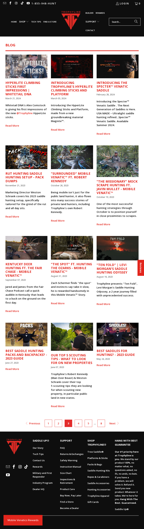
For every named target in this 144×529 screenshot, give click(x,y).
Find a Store (67, 501)
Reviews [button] (141, 268)
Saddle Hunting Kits (98, 470)
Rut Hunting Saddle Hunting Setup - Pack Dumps (24, 177)
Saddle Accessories (98, 483)
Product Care (67, 489)
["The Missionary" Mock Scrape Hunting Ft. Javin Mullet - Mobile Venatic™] (118, 161)
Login (124, 3)
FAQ (62, 447)
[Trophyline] (71, 22)
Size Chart (65, 473)
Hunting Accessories (98, 489)
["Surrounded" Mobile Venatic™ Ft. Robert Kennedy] (72, 157)
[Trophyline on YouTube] (28, 3)
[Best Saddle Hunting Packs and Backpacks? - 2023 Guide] (26, 334)
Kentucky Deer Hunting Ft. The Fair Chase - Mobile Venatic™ (23, 270)
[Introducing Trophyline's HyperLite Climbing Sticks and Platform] (72, 66)
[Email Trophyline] (4, 3)
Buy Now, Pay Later (70, 495)
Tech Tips (38, 454)
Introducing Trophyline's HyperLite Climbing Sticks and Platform (72, 88)
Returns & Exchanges (71, 454)
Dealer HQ (38, 489)
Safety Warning (68, 460)
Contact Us (39, 460)
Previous (34, 423)
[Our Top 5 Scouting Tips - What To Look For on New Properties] (72, 337)
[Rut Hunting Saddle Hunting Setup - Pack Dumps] (26, 157)
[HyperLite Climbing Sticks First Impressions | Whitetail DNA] (26, 66)
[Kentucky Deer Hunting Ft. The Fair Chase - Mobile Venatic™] (26, 248)
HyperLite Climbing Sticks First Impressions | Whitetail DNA (22, 88)
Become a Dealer (69, 508)
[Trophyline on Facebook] (10, 3)
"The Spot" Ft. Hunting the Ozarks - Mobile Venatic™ (71, 268)
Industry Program (43, 482)
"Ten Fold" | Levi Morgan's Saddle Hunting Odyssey (112, 268)
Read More (12, 125)
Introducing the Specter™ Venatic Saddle (112, 86)
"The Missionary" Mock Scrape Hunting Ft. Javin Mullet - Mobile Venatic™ (117, 187)
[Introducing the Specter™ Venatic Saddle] (118, 66)
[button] (24, 21)
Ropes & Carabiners (98, 476)
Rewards (37, 466)
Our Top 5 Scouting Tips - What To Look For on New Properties (71, 359)
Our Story (38, 447)
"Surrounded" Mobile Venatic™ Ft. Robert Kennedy (70, 177)
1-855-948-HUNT (44, 3)
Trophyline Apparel (98, 495)
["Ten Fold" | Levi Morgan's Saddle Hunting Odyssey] (118, 248)
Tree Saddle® (95, 451)
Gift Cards (93, 502)
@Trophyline (25, 113)
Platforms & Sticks (97, 458)
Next (112, 423)
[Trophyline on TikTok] (22, 3)
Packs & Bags (94, 464)
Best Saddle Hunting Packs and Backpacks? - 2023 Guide (26, 354)
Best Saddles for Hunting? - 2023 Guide (116, 353)
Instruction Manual (70, 466)
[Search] (136, 22)
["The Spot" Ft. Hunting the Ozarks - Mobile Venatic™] (72, 248)
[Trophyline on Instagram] (16, 3)
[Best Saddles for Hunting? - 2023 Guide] (118, 334)
